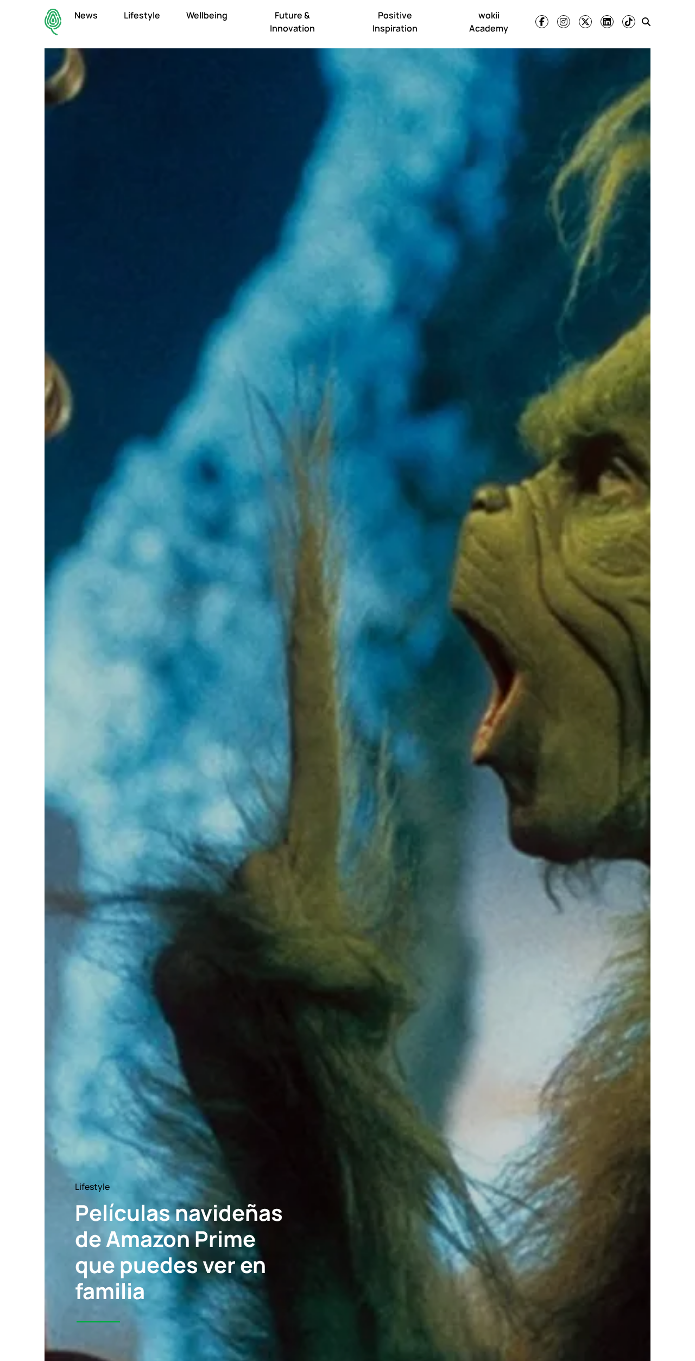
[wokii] (53, 22)
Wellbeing (207, 15)
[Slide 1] (98, 1321)
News (86, 15)
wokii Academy (488, 21)
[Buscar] (646, 22)
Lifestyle (142, 15)
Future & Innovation (292, 21)
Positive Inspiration (395, 21)
